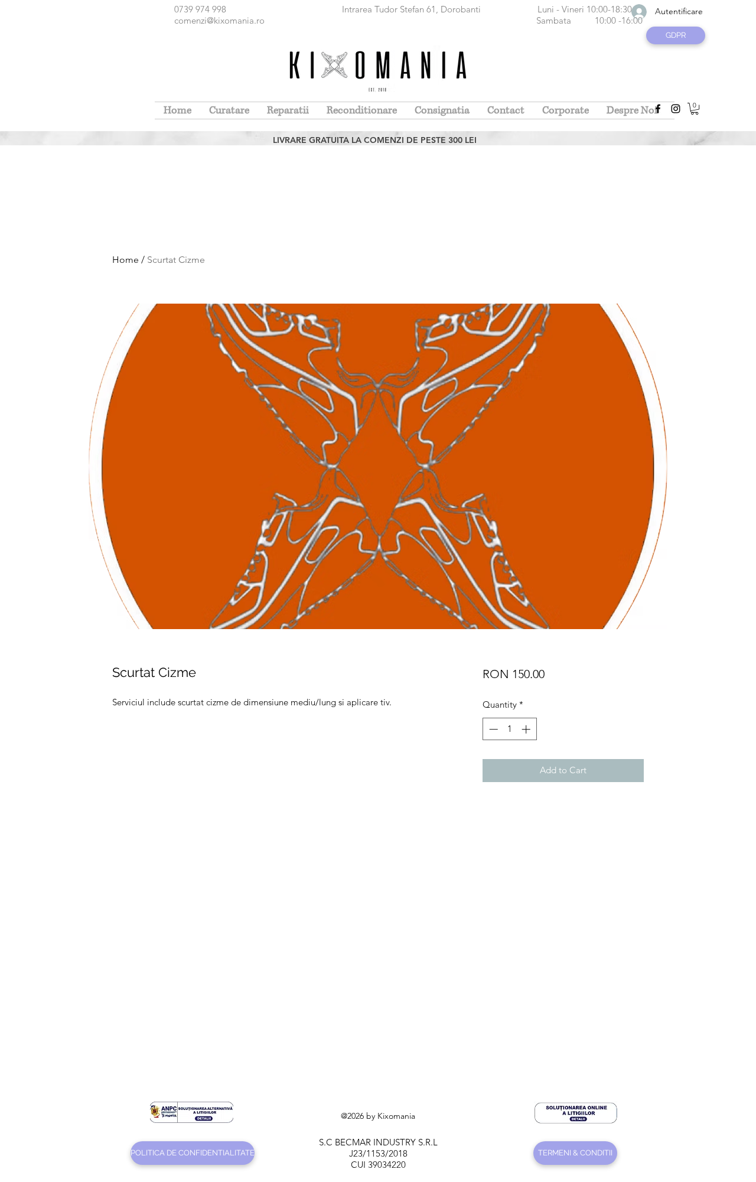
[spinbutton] (509, 729)
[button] (694, 109)
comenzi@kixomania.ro (219, 20)
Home (125, 259)
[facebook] (658, 109)
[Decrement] (492, 729)
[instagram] (676, 109)
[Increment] (527, 729)
